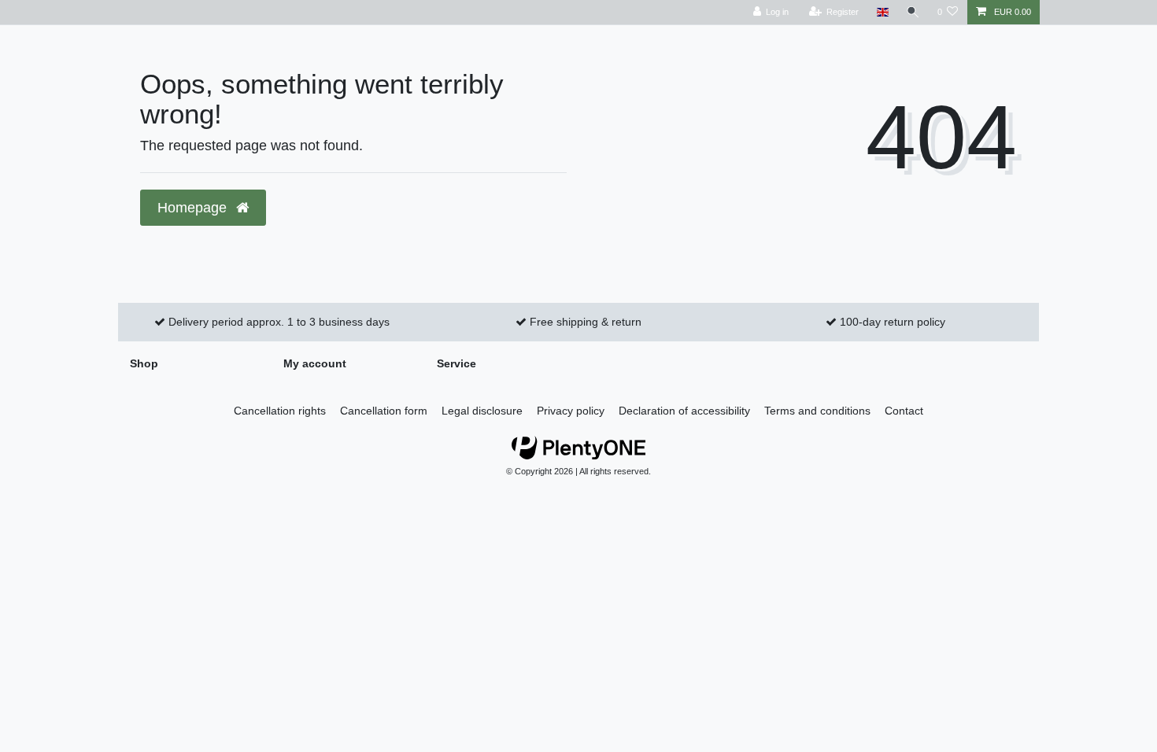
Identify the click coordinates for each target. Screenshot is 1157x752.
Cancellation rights (280, 410)
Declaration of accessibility (684, 410)
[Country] (881, 12)
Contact (904, 410)
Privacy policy (570, 410)
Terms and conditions (817, 410)
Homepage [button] (194, 208)
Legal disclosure (482, 410)
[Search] (913, 12)
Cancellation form (383, 410)
